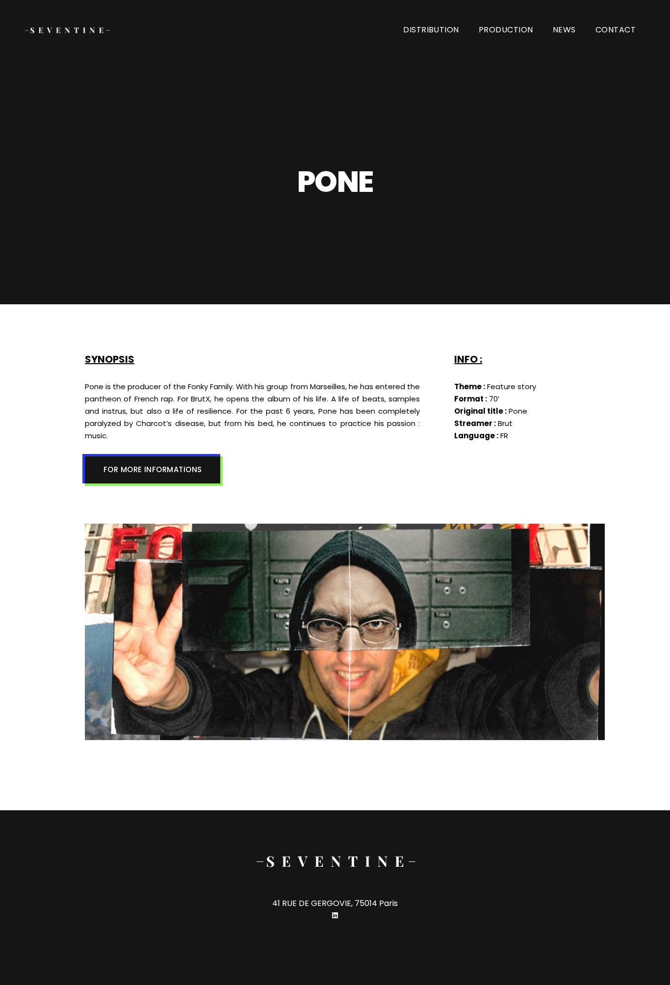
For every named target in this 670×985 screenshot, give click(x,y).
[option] (345, 634)
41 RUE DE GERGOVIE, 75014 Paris (335, 903)
